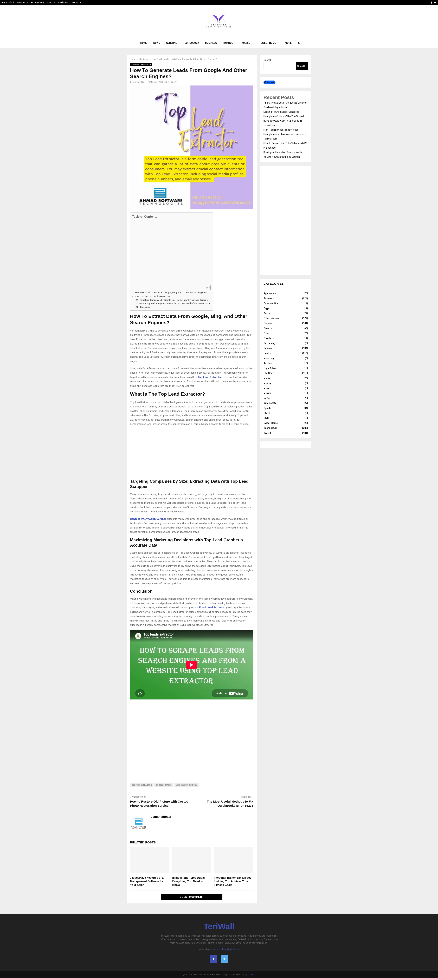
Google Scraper (164, 785)
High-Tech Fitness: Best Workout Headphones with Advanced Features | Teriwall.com (284, 134)
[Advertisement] (171, 251)
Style (266, 418)
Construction (271, 303)
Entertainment (271, 318)
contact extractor (142, 785)
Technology (191, 43)
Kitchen (267, 363)
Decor (266, 313)
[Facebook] (213, 959)
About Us (51, 2)
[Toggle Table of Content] (206, 287)
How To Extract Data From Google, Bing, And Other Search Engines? (170, 292)
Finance (228, 43)
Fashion (267, 323)
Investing (268, 358)
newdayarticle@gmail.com (225, 949)
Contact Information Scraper (148, 518)
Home (143, 43)
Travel (267, 433)
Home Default (8, 2)
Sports (267, 408)
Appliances (269, 293)
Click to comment (192, 897)
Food (266, 333)
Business (211, 43)
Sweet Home (268, 43)
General (171, 43)
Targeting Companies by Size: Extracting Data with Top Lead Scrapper (173, 300)
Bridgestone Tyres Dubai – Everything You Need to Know (189, 881)
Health (267, 353)
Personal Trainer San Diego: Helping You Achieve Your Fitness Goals (232, 881)
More (288, 43)
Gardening (269, 343)
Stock (266, 413)
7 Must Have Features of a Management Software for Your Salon (147, 881)
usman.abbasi (139, 82)
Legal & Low (269, 368)
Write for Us (22, 2)
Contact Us (76, 2)
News (156, 43)
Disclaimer (63, 2)
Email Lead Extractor (212, 607)
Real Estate (269, 403)
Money (267, 383)
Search (267, 60)
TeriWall (219, 926)
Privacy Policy (37, 2)
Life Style (268, 373)
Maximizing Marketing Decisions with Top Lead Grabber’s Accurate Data (174, 303)
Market (247, 43)
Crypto (267, 308)
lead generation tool (186, 785)
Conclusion (144, 307)
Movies (267, 393)
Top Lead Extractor (210, 377)
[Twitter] (224, 959)
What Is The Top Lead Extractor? (152, 296)
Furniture (268, 338)
